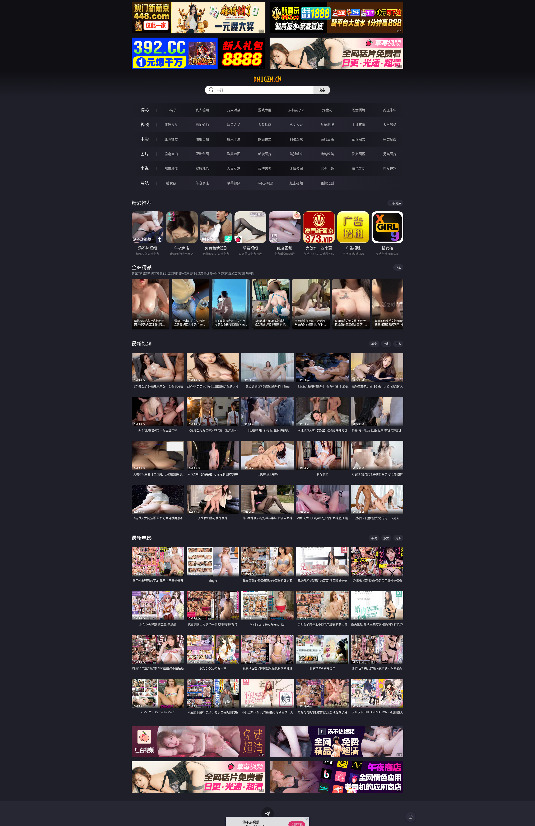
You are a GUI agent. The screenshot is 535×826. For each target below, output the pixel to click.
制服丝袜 (296, 139)
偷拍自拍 (202, 139)
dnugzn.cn (267, 79)
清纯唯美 (327, 154)
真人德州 (202, 110)
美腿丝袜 (296, 154)
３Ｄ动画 (264, 124)
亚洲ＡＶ (171, 124)
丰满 (374, 538)
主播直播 (358, 124)
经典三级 (327, 139)
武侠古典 (264, 168)
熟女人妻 (296, 124)
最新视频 (142, 343)
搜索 (321, 90)
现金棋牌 (358, 110)
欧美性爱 (264, 139)
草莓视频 (233, 183)
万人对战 (233, 110)
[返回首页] (410, 817)
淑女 (386, 538)
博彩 (144, 110)
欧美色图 (233, 154)
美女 (374, 344)
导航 (144, 183)
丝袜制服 (327, 124)
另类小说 (327, 168)
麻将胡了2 (296, 110)
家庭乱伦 (202, 168)
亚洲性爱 (171, 139)
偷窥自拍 (171, 154)
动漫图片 (264, 154)
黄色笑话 (358, 168)
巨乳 (386, 344)
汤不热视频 (264, 183)
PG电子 (171, 110)
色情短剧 (327, 183)
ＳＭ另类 (389, 124)
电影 (144, 139)
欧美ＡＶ (233, 124)
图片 (144, 154)
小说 (144, 168)
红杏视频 (296, 183)
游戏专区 (264, 110)
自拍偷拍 (202, 124)
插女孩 (171, 183)
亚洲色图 (202, 154)
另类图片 (389, 154)
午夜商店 (202, 183)
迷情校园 (296, 168)
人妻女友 (233, 168)
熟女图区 (358, 154)
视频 (144, 124)
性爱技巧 (389, 168)
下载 (398, 267)
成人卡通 (233, 139)
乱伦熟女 (358, 139)
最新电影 (142, 537)
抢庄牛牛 (389, 110)
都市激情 (171, 168)
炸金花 (327, 110)
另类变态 (389, 139)
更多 (398, 344)
